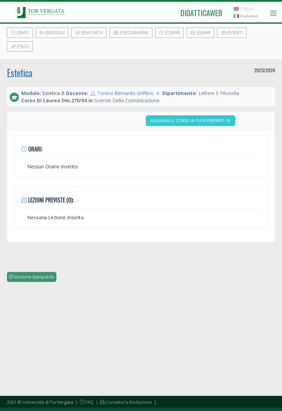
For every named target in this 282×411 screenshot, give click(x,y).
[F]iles (22, 46)
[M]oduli (55, 32)
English (246, 9)
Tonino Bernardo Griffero (125, 93)
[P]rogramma (134, 32)
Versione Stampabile (33, 277)
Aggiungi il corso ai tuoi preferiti (188, 121)
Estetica (19, 73)
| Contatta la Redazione (123, 402)
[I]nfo (22, 32)
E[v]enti (234, 32)
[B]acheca (91, 32)
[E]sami (202, 32)
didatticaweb (201, 12)
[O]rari (172, 32)
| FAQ (84, 402)
